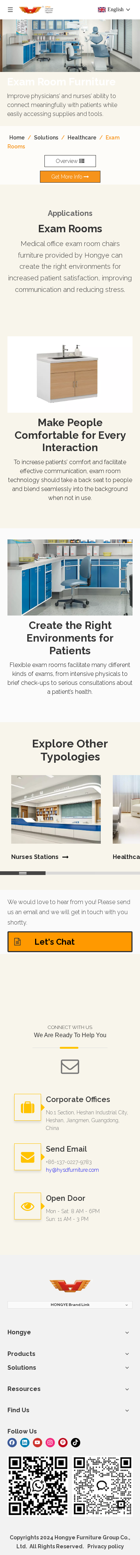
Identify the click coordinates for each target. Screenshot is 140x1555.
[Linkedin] (24, 1442)
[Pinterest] (63, 1442)
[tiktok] (75, 1442)
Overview (67, 161)
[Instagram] (50, 1442)
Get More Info (68, 177)
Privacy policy (105, 1546)
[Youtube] (37, 1442)
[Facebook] (12, 1442)
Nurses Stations (35, 856)
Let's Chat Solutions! (53, 944)
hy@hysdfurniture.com (72, 1170)
